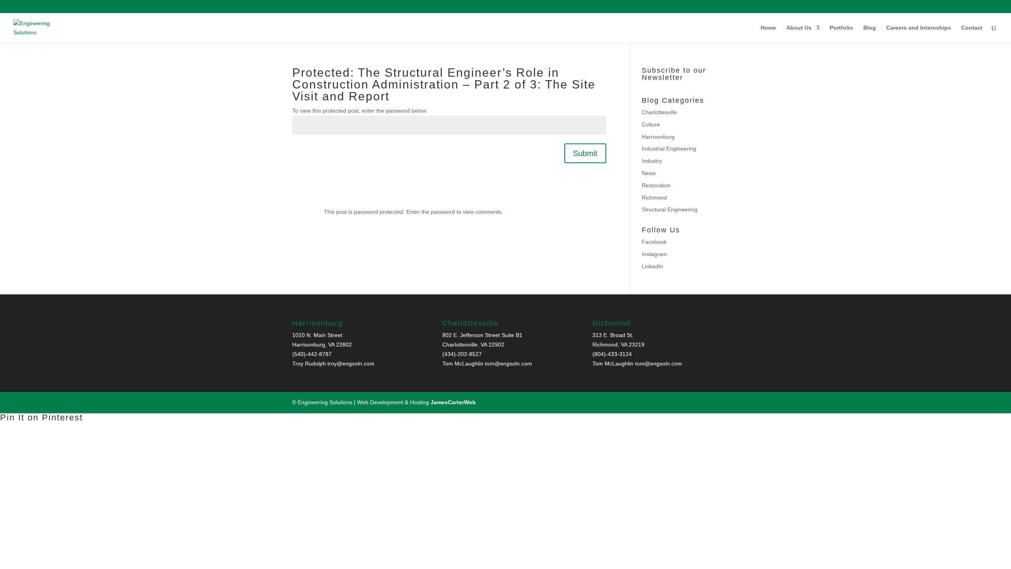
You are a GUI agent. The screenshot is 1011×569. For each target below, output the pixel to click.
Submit (585, 153)
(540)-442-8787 (312, 354)
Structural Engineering (669, 209)
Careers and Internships (918, 28)
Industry (652, 161)
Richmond (654, 197)
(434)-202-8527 (462, 354)
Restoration (656, 185)
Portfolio (841, 28)
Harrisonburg (658, 137)
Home (768, 28)
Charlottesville (659, 112)
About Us (799, 28)
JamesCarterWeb (453, 402)
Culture (651, 124)
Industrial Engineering (669, 148)
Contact (972, 28)
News (649, 173)
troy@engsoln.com (350, 363)
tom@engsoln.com (508, 363)
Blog (869, 28)
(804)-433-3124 (612, 354)
